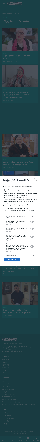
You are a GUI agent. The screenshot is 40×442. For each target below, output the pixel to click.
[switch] (32, 222)
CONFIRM (12, 259)
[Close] (36, 180)
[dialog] (20, 221)
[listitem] (20, 216)
